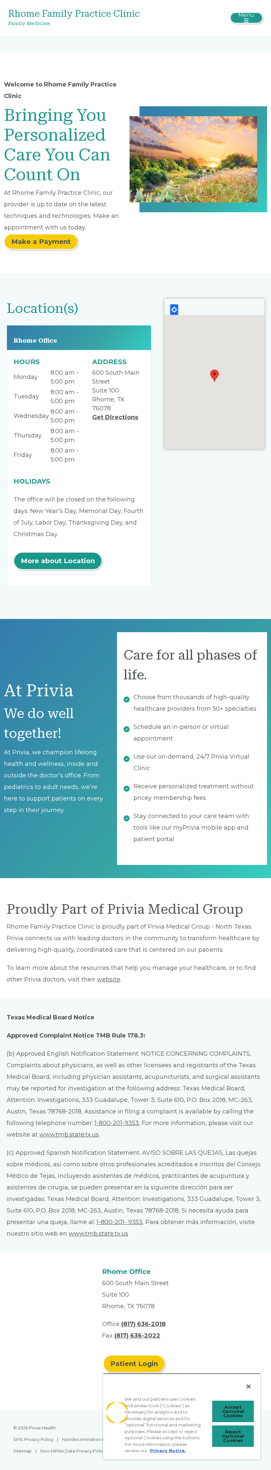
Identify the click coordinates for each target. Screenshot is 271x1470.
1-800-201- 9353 (119, 1222)
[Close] (248, 1386)
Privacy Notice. (168, 1450)
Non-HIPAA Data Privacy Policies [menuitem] (74, 1450)
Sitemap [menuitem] (22, 1450)
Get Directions (115, 417)
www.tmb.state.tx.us (69, 1134)
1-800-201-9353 (117, 1123)
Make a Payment (41, 242)
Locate (174, 309)
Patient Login (134, 1364)
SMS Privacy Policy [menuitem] (33, 1439)
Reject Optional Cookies (233, 1436)
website (108, 979)
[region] (181, 1416)
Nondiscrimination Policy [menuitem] (88, 1439)
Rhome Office (35, 340)
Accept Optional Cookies (233, 1411)
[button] (214, 375)
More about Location (58, 561)
